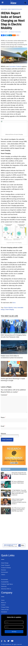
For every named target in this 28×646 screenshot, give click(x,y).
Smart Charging (10, 309)
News (20, 9)
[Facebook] (2, 35)
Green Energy (4, 9)
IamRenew (8, 644)
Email (3, 426)
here (14, 302)
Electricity (4, 586)
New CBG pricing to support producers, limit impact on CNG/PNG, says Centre (18, 509)
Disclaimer (4, 612)
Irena (15, 307)
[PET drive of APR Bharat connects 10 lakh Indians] (6, 481)
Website (3, 433)
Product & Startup (6, 567)
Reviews (3, 570)
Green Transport (5, 565)
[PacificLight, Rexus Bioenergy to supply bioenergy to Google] (14, 362)
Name (3, 417)
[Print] (14, 35)
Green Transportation (13, 9)
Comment (4, 395)
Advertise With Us (6, 589)
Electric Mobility (8, 307)
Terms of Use (5, 609)
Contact (3, 605)
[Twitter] (6, 35)
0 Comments (17, 31)
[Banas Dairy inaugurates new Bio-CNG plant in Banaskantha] (6, 472)
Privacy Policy (5, 607)
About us (3, 602)
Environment (4, 572)
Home (2, 600)
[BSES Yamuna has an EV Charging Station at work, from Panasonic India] (14, 320)
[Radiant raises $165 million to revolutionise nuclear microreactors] (14, 341)
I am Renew (11, 31)
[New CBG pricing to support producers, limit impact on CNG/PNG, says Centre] (6, 508)
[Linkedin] (10, 35)
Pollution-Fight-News (7, 584)
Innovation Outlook (15, 66)
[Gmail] (17, 35)
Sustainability (4, 582)
